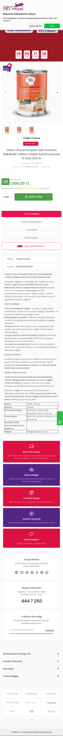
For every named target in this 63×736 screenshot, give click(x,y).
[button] (5, 92)
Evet (52, 26)
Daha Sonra (35, 26)
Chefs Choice (23, 258)
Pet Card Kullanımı (34, 246)
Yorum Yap (46, 167)
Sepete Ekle (35, 197)
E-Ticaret (22, 732)
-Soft (14, 732)
